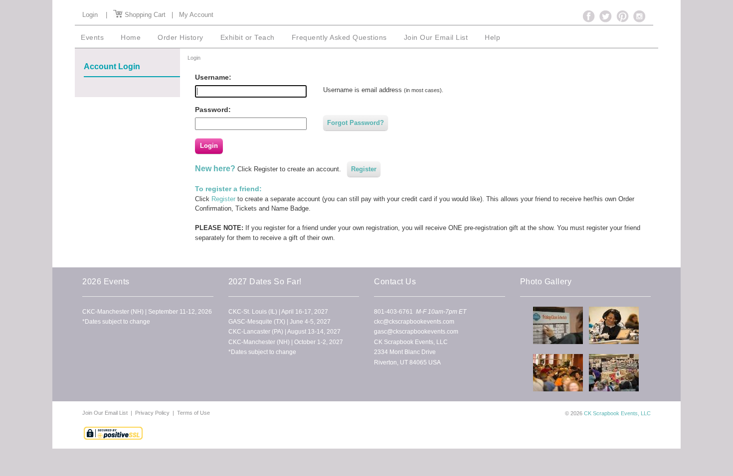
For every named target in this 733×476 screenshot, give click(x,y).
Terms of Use (193, 413)
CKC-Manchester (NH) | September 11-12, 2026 (147, 311)
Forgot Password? (355, 122)
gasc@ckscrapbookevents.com (416, 331)
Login (90, 14)
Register (363, 169)
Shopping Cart (144, 14)
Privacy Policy (152, 413)
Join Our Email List (105, 413)
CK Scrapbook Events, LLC (617, 413)
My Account (196, 14)
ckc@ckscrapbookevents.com (414, 321)
